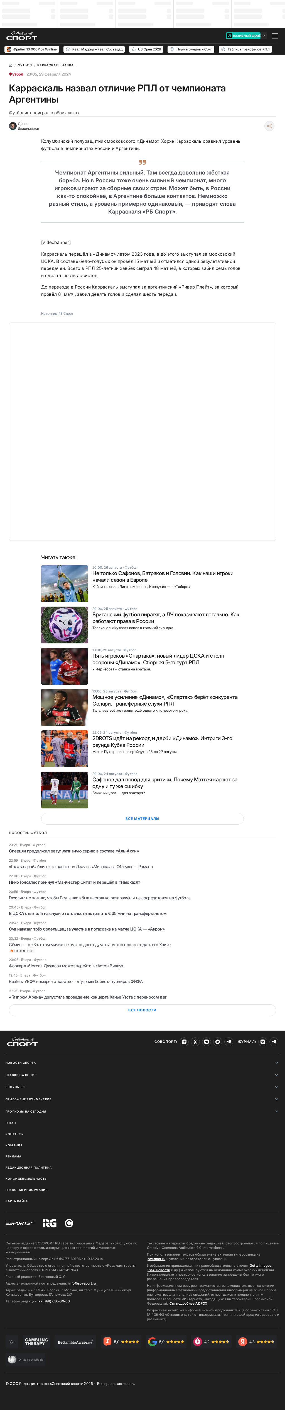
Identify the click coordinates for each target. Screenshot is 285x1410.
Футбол (16, 74)
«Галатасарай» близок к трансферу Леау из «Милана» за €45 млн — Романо (81, 866)
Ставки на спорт (21, 1075)
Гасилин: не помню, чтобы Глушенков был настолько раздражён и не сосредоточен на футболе (99, 897)
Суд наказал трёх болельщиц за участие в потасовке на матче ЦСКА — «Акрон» (87, 929)
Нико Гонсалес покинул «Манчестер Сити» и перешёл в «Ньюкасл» (75, 882)
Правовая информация (27, 1189)
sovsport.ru (156, 1259)
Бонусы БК (15, 1087)
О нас (11, 1123)
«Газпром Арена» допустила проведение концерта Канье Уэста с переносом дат (87, 997)
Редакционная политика (29, 1167)
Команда (14, 1145)
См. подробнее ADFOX (188, 1303)
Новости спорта (21, 1062)
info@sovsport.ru (82, 1283)
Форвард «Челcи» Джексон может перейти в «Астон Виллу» (66, 965)
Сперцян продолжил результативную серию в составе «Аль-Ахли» (74, 851)
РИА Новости (159, 1270)
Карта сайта (17, 1201)
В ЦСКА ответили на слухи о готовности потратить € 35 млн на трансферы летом (88, 913)
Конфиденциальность (26, 1178)
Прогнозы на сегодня (26, 1111)
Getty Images (260, 1265)
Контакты (15, 1134)
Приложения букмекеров (29, 1099)
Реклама (13, 1156)
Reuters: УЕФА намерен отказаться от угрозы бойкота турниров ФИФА (75, 981)
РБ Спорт (65, 313)
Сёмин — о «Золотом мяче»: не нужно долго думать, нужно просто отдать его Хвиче (90, 944)
